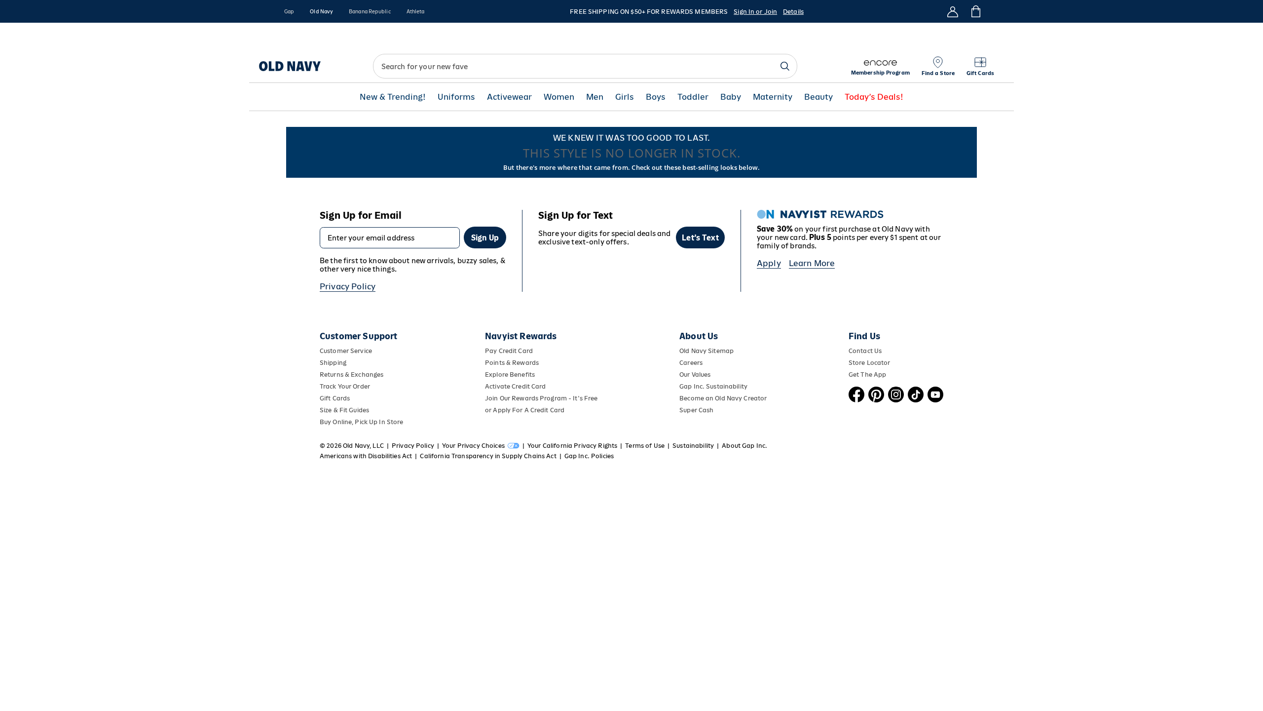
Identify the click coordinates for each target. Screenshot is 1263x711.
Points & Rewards (512, 362)
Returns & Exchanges (351, 374)
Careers (691, 362)
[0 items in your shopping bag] (975, 11)
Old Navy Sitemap (706, 351)
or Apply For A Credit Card (524, 410)
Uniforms (456, 97)
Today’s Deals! (874, 97)
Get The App (867, 374)
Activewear (509, 97)
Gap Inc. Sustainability (713, 386)
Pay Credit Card (509, 351)
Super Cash (696, 410)
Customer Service (346, 351)
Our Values (694, 374)
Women (559, 97)
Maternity (772, 97)
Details (793, 11)
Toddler (692, 97)
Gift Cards (335, 398)
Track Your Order (345, 386)
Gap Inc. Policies (589, 456)
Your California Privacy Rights (572, 445)
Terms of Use (645, 445)
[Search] (785, 66)
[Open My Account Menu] (952, 11)
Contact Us (865, 351)
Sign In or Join (755, 11)
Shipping (333, 362)
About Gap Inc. (744, 445)
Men (594, 97)
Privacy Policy (347, 286)
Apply (769, 263)
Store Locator (870, 362)
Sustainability (693, 445)
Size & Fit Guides (344, 410)
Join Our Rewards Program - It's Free (541, 398)
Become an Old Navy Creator (723, 398)
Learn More (812, 263)
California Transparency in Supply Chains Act (488, 456)
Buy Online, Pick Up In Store (361, 422)
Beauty (818, 97)
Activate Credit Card (515, 386)
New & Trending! (393, 97)
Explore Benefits (510, 374)
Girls (624, 97)
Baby (730, 97)
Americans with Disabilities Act (366, 456)
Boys (656, 97)
